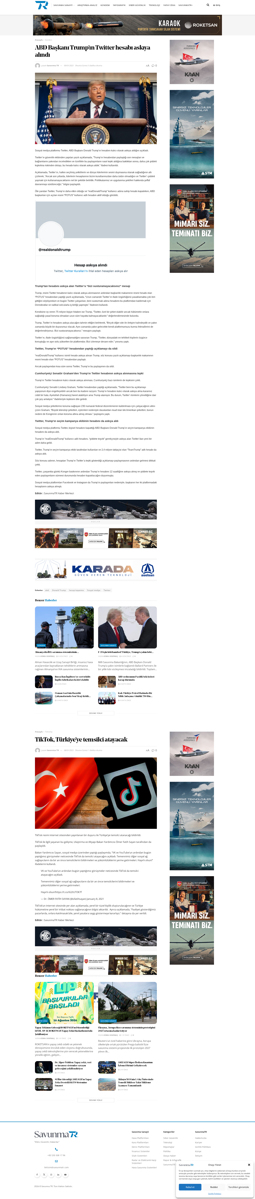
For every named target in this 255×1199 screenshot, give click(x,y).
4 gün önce (126, 656)
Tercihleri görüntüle (238, 1187)
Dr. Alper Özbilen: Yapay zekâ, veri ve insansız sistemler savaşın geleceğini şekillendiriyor (73, 1117)
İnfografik (119, 5)
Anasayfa (39, 40)
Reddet (214, 1187)
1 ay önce (62, 1090)
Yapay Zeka (169, 5)
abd (47, 590)
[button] (249, 1164)
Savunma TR (53, 65)
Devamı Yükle (95, 713)
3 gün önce (63, 656)
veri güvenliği (78, 1017)
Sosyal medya (93, 590)
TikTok (48, 1017)
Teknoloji (154, 5)
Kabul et (190, 1187)
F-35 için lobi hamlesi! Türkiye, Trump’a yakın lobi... (126, 652)
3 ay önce (123, 1141)
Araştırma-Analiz (87, 5)
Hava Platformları (140, 1189)
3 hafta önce (125, 684)
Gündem (105, 5)
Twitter (107, 590)
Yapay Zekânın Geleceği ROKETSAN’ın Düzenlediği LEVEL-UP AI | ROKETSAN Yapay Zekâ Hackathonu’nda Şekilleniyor (64, 1082)
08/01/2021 (69, 750)
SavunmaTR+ (186, 5)
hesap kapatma (76, 590)
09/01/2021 (69, 65)
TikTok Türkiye (62, 1017)
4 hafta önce (125, 700)
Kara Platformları (140, 1193)
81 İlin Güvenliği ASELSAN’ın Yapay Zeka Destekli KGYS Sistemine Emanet (73, 1134)
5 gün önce (61, 684)
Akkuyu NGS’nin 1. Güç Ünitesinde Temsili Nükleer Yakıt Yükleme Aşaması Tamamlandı (135, 1134)
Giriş (217, 5)
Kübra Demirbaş (47, 656)
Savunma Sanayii (63, 5)
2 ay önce (60, 1124)
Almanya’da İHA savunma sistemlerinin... (57, 652)
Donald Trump (59, 590)
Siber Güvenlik (137, 5)
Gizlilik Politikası (214, 1193)
